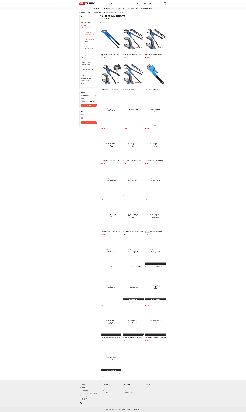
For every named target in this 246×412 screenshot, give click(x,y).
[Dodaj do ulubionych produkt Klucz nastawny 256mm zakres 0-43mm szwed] (142, 168)
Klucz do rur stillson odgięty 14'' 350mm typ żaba (155, 125)
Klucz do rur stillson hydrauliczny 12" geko (153, 89)
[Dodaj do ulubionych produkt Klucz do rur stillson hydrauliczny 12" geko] (164, 62)
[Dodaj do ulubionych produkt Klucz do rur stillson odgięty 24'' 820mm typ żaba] (164, 274)
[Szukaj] (96, 95)
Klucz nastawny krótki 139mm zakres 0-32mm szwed (155, 337)
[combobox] (106, 23)
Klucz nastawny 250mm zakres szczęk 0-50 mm (110, 196)
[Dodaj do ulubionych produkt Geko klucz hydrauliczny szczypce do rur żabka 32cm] (120, 26)
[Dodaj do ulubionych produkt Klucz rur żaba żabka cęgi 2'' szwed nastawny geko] (120, 239)
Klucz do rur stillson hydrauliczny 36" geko (109, 125)
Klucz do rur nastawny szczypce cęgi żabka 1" (154, 54)
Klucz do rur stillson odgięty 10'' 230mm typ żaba (133, 125)
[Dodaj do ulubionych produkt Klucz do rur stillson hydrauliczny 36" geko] (120, 97)
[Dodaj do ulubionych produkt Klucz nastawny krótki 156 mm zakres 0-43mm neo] (120, 204)
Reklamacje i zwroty (128, 392)
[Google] (81, 403)
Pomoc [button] (148, 384)
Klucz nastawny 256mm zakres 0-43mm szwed (132, 196)
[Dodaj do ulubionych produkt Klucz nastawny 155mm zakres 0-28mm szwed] (142, 133)
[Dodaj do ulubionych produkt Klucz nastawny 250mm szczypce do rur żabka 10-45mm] (120, 310)
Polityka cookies (105, 392)
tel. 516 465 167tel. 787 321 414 (83, 399)
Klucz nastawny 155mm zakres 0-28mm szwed (132, 160)
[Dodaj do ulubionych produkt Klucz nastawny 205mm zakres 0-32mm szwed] (164, 133)
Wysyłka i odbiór (128, 390)
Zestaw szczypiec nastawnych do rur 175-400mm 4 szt (133, 267)
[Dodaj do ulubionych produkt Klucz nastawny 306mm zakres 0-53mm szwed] (142, 310)
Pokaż (89, 122)
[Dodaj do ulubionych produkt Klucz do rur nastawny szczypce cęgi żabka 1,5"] (142, 26)
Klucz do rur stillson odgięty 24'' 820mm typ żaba (155, 302)
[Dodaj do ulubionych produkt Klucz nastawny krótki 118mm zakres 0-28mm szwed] (164, 168)
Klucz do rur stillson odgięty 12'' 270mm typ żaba (155, 266)
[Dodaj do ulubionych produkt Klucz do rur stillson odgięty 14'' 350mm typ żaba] (164, 97)
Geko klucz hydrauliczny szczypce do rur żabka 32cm (110, 55)
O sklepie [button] (127, 384)
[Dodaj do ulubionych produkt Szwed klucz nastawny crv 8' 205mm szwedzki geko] (120, 345)
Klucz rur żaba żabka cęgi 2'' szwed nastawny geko (111, 266)
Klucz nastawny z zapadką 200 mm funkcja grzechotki (153, 232)
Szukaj (89, 105)
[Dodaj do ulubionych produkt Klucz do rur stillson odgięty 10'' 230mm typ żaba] (142, 97)
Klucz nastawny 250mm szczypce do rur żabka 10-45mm (110, 338)
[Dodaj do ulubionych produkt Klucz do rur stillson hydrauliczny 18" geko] (120, 274)
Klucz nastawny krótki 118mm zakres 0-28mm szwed (155, 196)
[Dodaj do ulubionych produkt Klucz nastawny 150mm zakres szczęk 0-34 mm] (120, 133)
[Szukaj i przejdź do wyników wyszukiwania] (137, 3)
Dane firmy (104, 387)
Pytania (148, 387)
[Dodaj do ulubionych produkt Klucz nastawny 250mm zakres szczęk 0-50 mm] (120, 168)
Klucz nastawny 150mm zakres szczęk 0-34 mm (110, 160)
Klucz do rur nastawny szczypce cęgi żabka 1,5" (132, 54)
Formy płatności (127, 387)
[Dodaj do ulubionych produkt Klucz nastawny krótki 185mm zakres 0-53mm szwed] (142, 204)
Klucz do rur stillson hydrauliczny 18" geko (109, 302)
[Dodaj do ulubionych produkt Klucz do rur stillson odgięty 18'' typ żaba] (142, 274)
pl (144, 3)
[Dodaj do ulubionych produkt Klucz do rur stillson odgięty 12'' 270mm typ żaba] (164, 239)
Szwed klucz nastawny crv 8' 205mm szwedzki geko (111, 373)
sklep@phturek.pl (83, 396)
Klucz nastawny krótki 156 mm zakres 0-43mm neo (111, 231)
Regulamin (104, 390)
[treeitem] (89, 20)
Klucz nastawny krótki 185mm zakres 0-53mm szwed (133, 231)
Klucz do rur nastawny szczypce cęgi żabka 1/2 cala (111, 89)
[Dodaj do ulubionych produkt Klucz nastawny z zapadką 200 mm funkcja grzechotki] (164, 204)
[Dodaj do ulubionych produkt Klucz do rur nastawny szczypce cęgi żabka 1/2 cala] (120, 62)
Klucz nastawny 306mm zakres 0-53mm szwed (132, 337)
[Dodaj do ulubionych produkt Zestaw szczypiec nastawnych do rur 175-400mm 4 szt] (142, 239)
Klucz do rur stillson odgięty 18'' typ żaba (131, 302)
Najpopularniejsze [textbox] (103, 22)
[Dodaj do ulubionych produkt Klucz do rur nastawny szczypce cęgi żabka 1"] (164, 26)
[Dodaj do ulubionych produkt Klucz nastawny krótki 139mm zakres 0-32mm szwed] (164, 310)
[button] (97, 8)
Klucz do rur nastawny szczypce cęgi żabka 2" (132, 89)
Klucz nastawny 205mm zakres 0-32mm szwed (154, 160)
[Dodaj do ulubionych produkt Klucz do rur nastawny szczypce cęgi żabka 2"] (142, 62)
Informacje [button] (105, 384)
